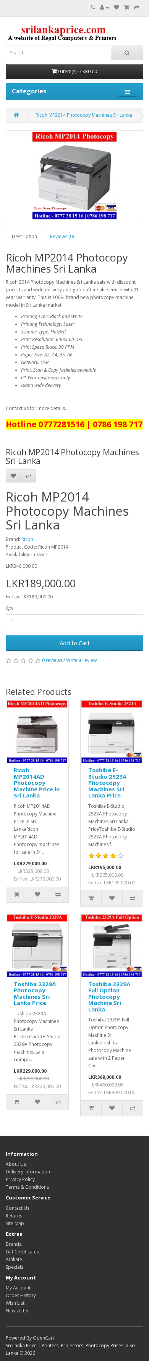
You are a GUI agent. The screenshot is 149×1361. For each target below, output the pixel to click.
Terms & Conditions (27, 1187)
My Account (18, 1287)
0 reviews (52, 660)
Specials (14, 1267)
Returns (14, 1215)
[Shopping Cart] (126, 7)
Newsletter (17, 1310)
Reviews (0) (62, 236)
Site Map (15, 1223)
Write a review (81, 660)
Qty (9, 608)
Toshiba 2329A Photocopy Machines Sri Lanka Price (35, 993)
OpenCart (43, 1338)
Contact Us (17, 1208)
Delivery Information (28, 1171)
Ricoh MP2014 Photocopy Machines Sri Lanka (84, 115)
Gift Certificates (22, 1251)
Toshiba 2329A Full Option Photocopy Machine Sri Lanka (109, 996)
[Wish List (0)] (116, 7)
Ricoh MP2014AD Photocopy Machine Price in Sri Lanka (37, 782)
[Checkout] (136, 7)
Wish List (15, 1303)
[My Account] (104, 7)
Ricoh (27, 539)
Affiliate (14, 1259)
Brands (13, 1244)
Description (24, 236)
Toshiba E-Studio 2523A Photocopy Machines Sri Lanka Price (107, 782)
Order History (21, 1295)
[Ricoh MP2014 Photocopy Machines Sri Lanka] (74, 175)
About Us (16, 1164)
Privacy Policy (20, 1179)
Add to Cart (75, 643)
